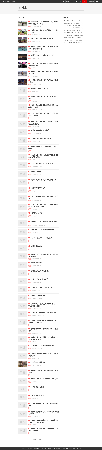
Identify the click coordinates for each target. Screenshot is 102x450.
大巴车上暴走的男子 (37, 262)
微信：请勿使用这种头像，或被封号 (72, 30)
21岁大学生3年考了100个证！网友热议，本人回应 (74, 25)
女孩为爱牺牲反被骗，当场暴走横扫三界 (43, 180)
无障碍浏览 (13, 1)
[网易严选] (72, 1)
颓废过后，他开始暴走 (38, 295)
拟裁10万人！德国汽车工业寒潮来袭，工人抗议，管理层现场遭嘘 (74, 27)
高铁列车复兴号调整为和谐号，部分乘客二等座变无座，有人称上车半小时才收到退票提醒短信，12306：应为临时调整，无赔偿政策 (74, 32)
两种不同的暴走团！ (37, 171)
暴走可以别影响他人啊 (38, 188)
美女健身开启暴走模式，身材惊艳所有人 (43, 312)
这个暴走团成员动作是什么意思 (41, 138)
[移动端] (63, 1)
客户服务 (54, 448)
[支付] (77, 1)
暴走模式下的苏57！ (37, 246)
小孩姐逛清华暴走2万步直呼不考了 (42, 130)
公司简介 (41, 448)
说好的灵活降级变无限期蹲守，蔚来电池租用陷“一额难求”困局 (74, 40)
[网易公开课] (67, 1)
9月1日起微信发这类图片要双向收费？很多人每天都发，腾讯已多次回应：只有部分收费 (74, 37)
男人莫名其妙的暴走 (37, 213)
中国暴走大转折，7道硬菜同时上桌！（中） (44, 379)
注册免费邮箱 (90, 1)
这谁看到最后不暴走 (37, 395)
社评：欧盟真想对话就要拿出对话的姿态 (73, 42)
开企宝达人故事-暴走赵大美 (40, 271)
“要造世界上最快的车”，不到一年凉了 (72, 20)
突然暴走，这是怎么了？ (39, 362)
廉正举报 (75, 448)
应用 (8, 1)
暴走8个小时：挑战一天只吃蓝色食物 (42, 229)
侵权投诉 (79, 448)
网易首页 (4, 1)
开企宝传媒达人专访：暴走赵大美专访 (43, 287)
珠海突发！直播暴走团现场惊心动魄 (42, 38)
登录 (85, 1)
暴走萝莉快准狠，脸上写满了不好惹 (42, 55)
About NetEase (36, 448)
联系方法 (46, 448)
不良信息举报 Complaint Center (66, 448)
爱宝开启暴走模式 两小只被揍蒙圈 (42, 238)
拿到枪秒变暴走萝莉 (37, 387)
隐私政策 (58, 448)
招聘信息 (50, 448)
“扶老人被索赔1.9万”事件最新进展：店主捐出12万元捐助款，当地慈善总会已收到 (74, 35)
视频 (30, 26)
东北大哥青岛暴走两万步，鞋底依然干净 (43, 163)
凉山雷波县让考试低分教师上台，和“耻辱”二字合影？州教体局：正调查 (74, 23)
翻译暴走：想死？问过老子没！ (41, 88)
